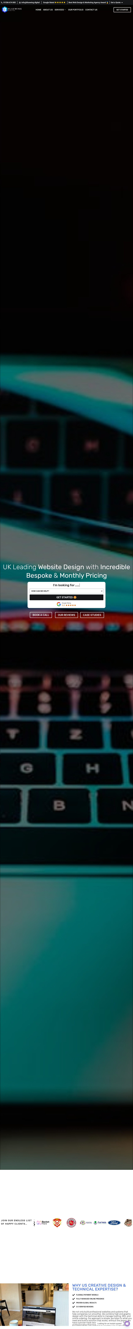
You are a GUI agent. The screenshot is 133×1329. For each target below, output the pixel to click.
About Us (48, 10)
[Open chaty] (127, 1323)
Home (38, 10)
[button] (122, 9)
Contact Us (91, 10)
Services (59, 10)
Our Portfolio (75, 10)
